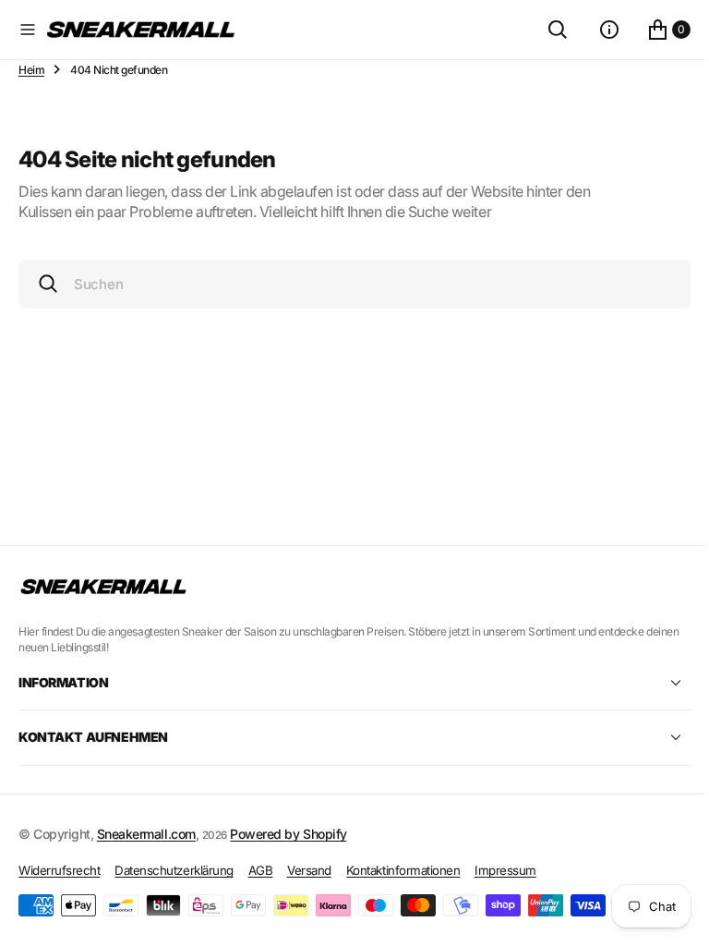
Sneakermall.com (146, 834)
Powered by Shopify (288, 834)
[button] (27, 29)
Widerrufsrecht (59, 870)
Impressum (505, 870)
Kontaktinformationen (403, 870)
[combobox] (347, 284)
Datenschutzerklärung (173, 870)
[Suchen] (543, 29)
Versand (309, 870)
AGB (260, 870)
